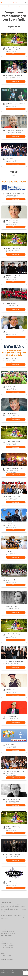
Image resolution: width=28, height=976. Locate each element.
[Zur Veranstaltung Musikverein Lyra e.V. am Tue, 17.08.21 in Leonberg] (14, 570)
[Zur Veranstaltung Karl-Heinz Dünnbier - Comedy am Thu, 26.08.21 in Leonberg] (14, 322)
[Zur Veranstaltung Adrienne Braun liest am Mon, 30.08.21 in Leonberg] (14, 212)
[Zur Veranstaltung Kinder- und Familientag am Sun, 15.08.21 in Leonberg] (14, 625)
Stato (12, 972)
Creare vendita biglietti (6, 935)
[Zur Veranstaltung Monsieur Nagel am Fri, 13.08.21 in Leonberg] (14, 680)
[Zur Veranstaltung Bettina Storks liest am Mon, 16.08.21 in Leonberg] (14, 597)
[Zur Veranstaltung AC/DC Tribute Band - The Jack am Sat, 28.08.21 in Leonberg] (14, 267)
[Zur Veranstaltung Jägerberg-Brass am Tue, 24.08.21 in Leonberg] (14, 377)
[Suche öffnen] (1, 2)
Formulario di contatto (6, 955)
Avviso (2, 973)
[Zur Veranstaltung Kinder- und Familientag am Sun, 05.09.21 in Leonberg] (14, 39)
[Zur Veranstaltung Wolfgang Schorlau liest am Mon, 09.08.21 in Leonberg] (14, 790)
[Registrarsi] (26, 2)
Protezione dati (5, 972)
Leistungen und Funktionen (7, 931)
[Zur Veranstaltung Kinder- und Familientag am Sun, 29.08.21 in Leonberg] (14, 239)
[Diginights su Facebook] (22, 970)
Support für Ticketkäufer (6, 943)
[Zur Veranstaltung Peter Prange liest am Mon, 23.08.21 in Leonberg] (14, 404)
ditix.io (2, 962)
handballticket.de (5, 964)
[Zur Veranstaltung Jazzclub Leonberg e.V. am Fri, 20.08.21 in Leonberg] (14, 487)
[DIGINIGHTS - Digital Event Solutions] (14, 2)
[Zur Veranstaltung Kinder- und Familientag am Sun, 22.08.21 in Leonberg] (14, 432)
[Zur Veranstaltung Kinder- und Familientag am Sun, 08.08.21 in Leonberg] (14, 817)
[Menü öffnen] (23, 2)
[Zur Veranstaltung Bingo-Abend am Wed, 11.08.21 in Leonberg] (14, 735)
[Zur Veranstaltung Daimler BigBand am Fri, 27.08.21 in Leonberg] (14, 294)
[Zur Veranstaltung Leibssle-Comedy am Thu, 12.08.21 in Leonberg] (14, 707)
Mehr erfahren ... (5, 921)
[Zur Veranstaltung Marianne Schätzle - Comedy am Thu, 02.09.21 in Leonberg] (14, 121)
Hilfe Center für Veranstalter (7, 945)
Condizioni (10, 970)
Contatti (3, 970)
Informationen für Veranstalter (8, 933)
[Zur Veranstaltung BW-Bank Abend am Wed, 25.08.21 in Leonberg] (14, 349)
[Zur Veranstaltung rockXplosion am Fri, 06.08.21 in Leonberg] (14, 873)
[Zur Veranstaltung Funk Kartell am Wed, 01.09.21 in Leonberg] (14, 149)
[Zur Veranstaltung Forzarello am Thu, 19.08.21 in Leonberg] (14, 515)
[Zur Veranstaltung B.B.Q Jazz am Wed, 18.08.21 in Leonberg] (14, 542)
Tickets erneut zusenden (7, 947)
